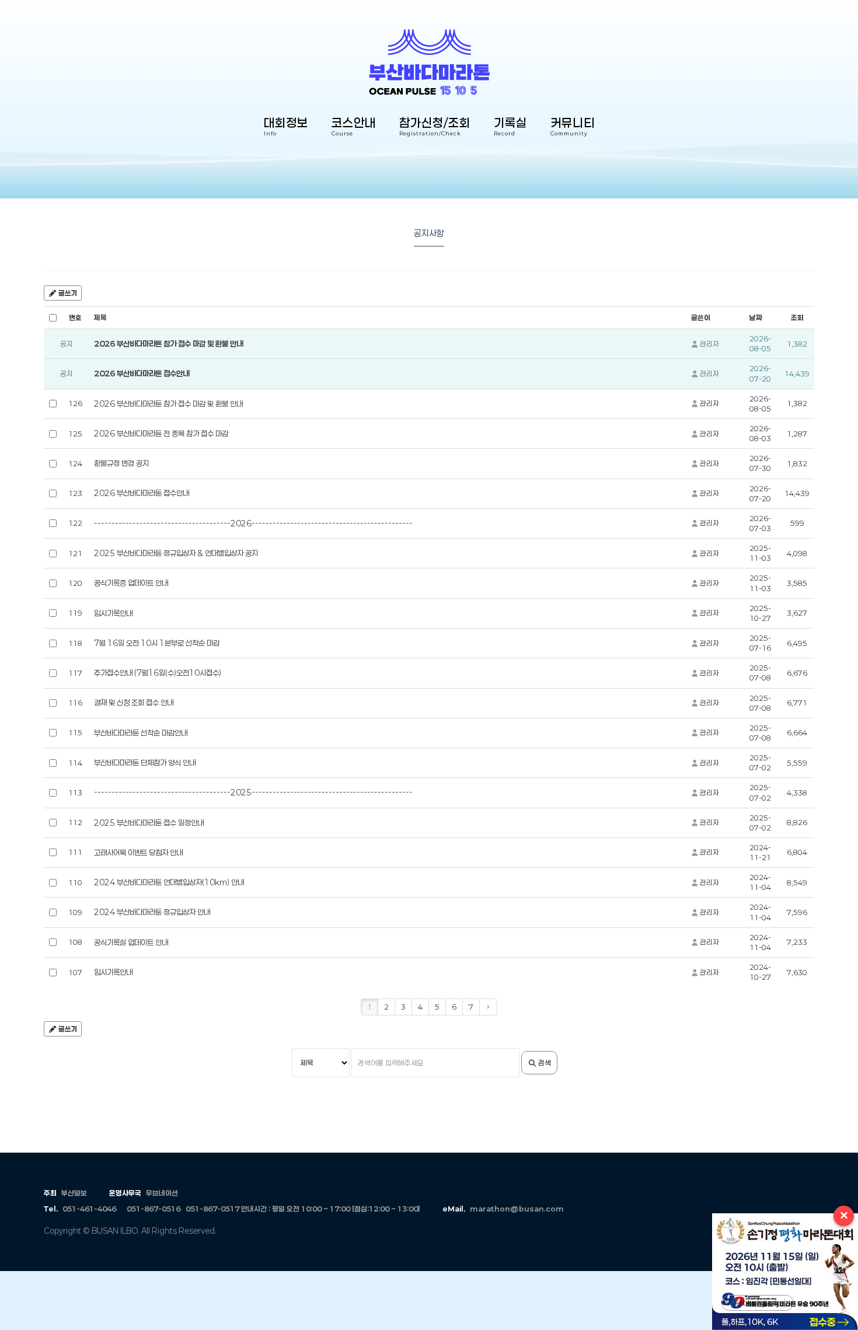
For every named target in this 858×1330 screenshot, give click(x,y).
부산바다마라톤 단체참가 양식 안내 (145, 762)
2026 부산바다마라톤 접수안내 (141, 373)
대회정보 (286, 127)
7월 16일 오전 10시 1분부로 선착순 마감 (156, 643)
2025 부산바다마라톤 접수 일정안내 (149, 823)
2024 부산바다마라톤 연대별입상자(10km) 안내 (169, 882)
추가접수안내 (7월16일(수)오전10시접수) (157, 673)
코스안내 (354, 127)
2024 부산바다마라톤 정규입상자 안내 (152, 912)
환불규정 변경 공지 (121, 463)
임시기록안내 (113, 613)
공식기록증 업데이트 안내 (131, 583)
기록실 (510, 127)
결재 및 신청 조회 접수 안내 (133, 702)
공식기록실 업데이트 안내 (131, 942)
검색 (543, 1063)
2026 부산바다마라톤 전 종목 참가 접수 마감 (161, 433)
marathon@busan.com (517, 1209)
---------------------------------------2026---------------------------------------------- (253, 523)
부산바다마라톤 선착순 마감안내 (140, 733)
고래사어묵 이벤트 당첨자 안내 (138, 852)
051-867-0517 (212, 1209)
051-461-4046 (89, 1209)
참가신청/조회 (434, 127)
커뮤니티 (572, 127)
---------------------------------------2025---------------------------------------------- (253, 792)
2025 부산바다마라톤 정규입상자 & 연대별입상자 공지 (176, 553)
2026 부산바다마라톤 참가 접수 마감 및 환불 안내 (168, 343)
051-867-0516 (153, 1209)
